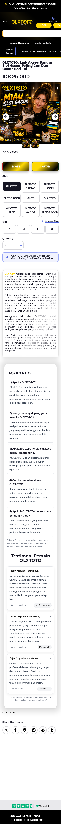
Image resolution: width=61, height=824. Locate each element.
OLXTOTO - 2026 (12, 712)
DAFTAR (45, 166)
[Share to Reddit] (43, 729)
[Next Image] (55, 116)
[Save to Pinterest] (34, 729)
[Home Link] (22, 22)
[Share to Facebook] (15, 729)
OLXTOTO (10, 273)
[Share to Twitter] (6, 729)
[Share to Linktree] (24, 729)
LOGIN (43, 25)
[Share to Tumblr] (52, 729)
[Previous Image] (6, 116)
